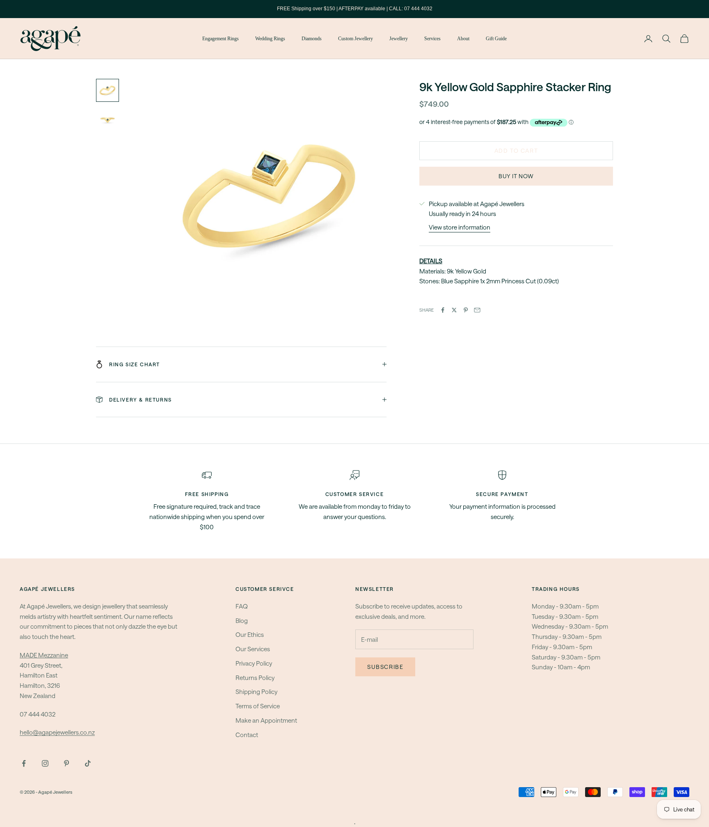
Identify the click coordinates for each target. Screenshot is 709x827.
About (463, 38)
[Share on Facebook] (442, 310)
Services (432, 38)
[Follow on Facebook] (24, 763)
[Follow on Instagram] (45, 763)
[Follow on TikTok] (88, 763)
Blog (242, 620)
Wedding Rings (270, 38)
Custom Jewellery (355, 38)
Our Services (253, 648)
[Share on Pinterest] (465, 310)
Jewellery (398, 38)
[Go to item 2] (107, 119)
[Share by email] (477, 310)
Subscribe (385, 666)
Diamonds (312, 38)
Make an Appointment (266, 720)
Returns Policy (255, 677)
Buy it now (516, 176)
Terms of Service (258, 706)
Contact (247, 734)
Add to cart (516, 150)
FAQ (242, 606)
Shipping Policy (256, 691)
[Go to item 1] (107, 90)
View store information (459, 227)
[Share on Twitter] (454, 310)
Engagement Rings (220, 38)
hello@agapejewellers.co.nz (57, 732)
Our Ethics (250, 634)
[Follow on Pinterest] (66, 763)
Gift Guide (496, 38)
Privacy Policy (254, 663)
